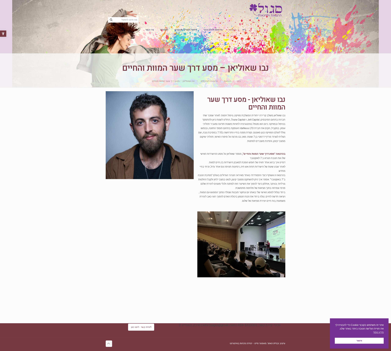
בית (239, 81)
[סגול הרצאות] (265, 10)
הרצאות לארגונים (209, 81)
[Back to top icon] (109, 343)
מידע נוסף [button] (378, 332)
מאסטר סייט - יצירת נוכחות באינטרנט (248, 343)
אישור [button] (359, 340)
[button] (3, 34)
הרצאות (227, 81)
